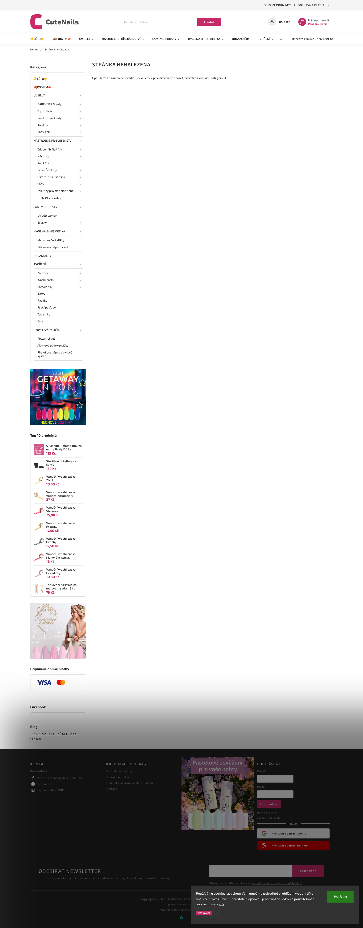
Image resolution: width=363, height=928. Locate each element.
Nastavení (204, 913)
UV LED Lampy (47, 215)
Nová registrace (267, 812)
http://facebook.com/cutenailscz (60, 777)
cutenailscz (44, 784)
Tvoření (40, 264)
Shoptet (174, 909)
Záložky (42, 273)
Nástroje (43, 156)
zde (221, 904)
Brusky (42, 222)
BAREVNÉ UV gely (49, 104)
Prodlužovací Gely (49, 118)
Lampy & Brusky (45, 207)
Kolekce (42, 125)
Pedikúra (43, 163)
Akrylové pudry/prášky (52, 345)
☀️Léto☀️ (41, 78)
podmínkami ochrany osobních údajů (277, 883)
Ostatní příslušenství (51, 177)
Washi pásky (45, 280)
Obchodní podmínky (276, 5)
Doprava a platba (311, 5)
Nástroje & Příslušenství (53, 140)
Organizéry (42, 255)
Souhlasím (340, 896)
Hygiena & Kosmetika (49, 231)
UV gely (39, 95)
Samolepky (44, 287)
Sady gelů (44, 131)
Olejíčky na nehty (51, 198)
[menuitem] (39, 39)
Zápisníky (43, 314)
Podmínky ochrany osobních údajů (129, 782)
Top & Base (45, 111)
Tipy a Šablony (47, 170)
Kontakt (111, 788)
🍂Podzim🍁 (42, 87)
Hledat (209, 22)
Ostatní (42, 321)
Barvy (41, 293)
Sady (40, 184)
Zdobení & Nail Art (49, 149)
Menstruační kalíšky (50, 240)
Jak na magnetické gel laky (53, 734)
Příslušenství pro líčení (52, 247)
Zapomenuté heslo (268, 817)
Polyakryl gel (46, 338)
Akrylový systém (47, 330)
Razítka (42, 300)
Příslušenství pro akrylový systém (54, 354)
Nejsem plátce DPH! (50, 790)
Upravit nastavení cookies (181, 904)
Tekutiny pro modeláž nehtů (56, 190)
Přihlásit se (269, 804)
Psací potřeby (46, 307)
